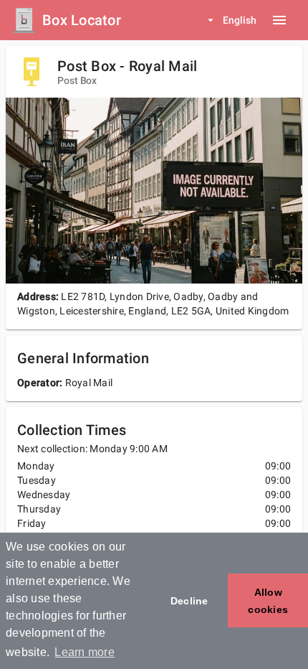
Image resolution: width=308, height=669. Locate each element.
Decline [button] (189, 601)
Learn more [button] (84, 652)
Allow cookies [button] (268, 600)
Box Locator (81, 20)
